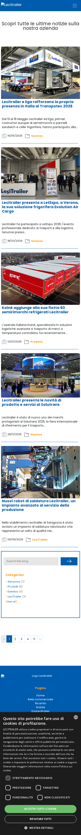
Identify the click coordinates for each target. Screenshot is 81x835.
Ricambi (40, 703)
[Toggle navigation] (75, 5)
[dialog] (40, 773)
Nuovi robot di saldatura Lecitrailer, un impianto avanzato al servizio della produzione (39, 505)
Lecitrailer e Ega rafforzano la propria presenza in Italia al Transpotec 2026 (38, 104)
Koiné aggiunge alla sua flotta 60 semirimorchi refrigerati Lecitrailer (35, 310)
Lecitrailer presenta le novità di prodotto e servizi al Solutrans (31, 402)
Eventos (37, 135)
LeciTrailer (40, 539)
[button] (40, 828)
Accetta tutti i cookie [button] (40, 809)
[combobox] (76, 717)
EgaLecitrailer (41, 711)
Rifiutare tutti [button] (41, 819)
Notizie (40, 707)
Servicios (14, 581)
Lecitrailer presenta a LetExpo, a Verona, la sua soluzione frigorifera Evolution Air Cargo (40, 207)
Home (40, 695)
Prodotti (37, 342)
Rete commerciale (40, 699)
